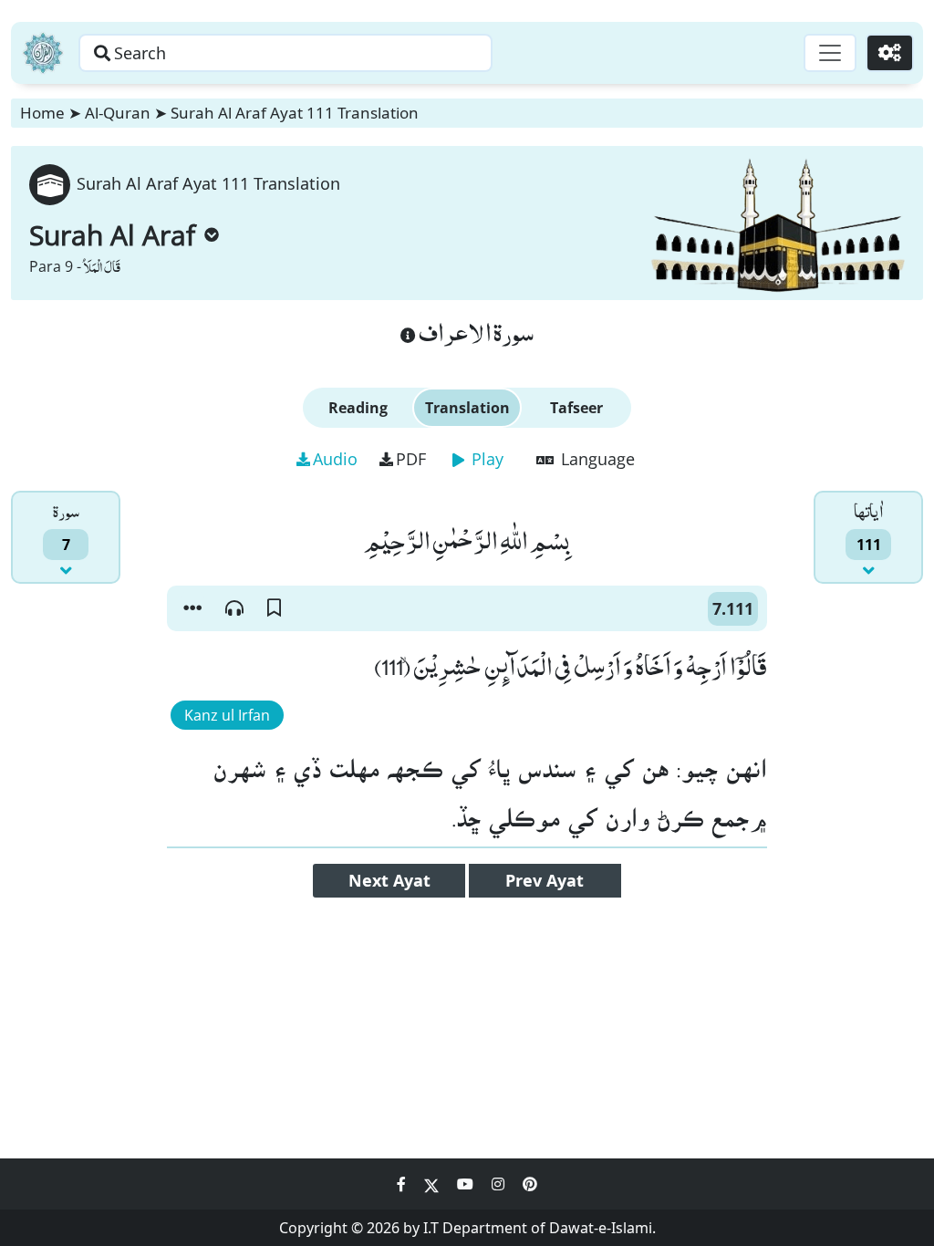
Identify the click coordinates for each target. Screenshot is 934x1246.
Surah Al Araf (112, 235)
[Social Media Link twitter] (433, 1184)
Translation (467, 408)
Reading (358, 408)
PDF (411, 459)
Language (595, 459)
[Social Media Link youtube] (467, 1184)
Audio (335, 459)
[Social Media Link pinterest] (530, 1184)
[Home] (43, 52)
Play (485, 459)
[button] (192, 608)
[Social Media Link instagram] (500, 1184)
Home (42, 112)
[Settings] (890, 53)
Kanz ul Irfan (227, 715)
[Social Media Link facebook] (403, 1184)
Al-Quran (117, 112)
